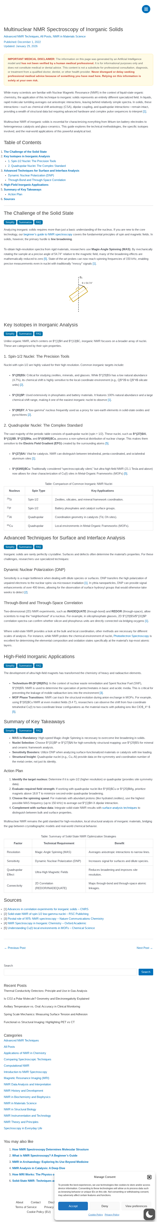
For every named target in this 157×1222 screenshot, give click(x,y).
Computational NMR (16, 1065)
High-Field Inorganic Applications (26, 184)
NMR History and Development (23, 1090)
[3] (101, 692)
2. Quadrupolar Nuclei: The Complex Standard (37, 165)
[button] (149, 1177)
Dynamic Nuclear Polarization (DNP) (31, 175)
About (19, 1202)
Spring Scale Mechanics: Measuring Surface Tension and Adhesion (45, 1014)
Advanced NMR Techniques (21, 36)
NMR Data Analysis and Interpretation (27, 1084)
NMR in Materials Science (69, 36)
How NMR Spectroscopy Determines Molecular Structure (50, 1149)
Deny (104, 1206)
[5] (45, 258)
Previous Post (14, 947)
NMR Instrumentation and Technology (27, 1115)
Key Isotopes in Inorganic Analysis (27, 156)
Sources (9, 199)
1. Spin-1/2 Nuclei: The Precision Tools (32, 161)
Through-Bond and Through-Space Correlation (37, 180)
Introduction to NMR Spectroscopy (25, 1071)
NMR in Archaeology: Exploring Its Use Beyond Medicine (50, 1161)
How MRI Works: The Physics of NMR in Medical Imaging (50, 1174)
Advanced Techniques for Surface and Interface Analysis (41, 170)
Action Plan (15, 194)
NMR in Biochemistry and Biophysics (27, 1097)
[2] (21, 384)
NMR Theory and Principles (21, 1122)
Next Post (145, 947)
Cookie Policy (95, 1214)
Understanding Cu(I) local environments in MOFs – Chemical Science (51, 928)
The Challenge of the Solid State (25, 151)
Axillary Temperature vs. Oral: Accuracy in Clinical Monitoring (42, 1006)
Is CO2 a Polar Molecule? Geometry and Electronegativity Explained (46, 998)
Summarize (25, 222)
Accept (73, 1206)
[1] (144, 111)
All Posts (45, 36)
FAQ (38, 222)
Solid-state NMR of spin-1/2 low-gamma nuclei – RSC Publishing (48, 913)
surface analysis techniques (119, 807)
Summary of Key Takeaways (22, 189)
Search (8, 965)
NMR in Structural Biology (20, 1109)
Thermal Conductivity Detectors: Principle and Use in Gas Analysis (45, 990)
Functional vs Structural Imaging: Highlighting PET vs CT (39, 1022)
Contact (36, 1202)
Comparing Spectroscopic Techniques (27, 1059)
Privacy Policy (112, 1214)
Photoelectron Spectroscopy (131, 636)
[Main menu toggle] (146, 9)
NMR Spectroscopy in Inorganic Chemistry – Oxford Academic (47, 923)
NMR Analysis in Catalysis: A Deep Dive (38, 1168)
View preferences (136, 1206)
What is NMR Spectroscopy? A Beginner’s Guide (44, 1155)
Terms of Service (26, 1207)
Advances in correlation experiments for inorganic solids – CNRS (47, 909)
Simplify (10, 222)
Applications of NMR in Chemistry (25, 1053)
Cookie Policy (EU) (39, 1211)
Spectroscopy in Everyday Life (23, 1128)
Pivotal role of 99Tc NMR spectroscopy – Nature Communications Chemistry (56, 918)
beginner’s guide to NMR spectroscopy (48, 234)
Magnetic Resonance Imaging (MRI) (26, 1078)
